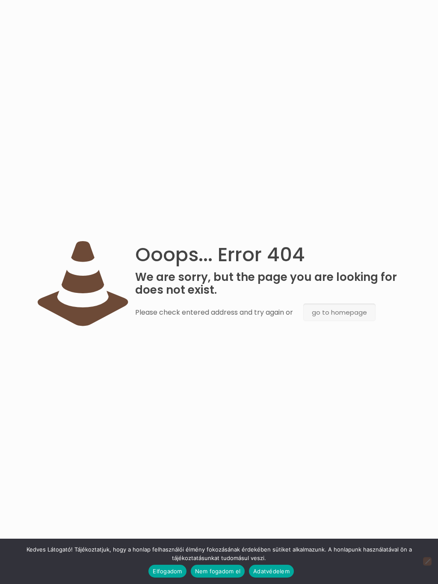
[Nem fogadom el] (427, 561)
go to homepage (339, 312)
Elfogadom (167, 571)
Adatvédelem (271, 571)
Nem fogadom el (218, 571)
